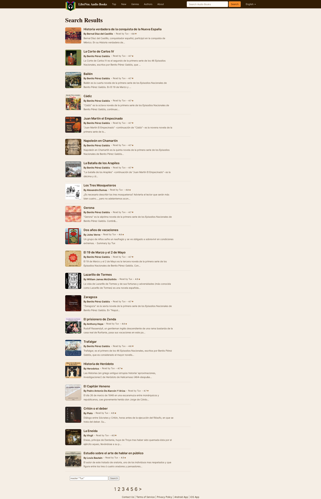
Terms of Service (145, 496)
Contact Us (128, 496)
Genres (135, 4)
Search (235, 4)
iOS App (194, 496)
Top (114, 4)
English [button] (250, 4)
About (160, 4)
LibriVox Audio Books (92, 4)
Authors (148, 4)
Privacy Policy (164, 496)
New (123, 4)
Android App (181, 496)
